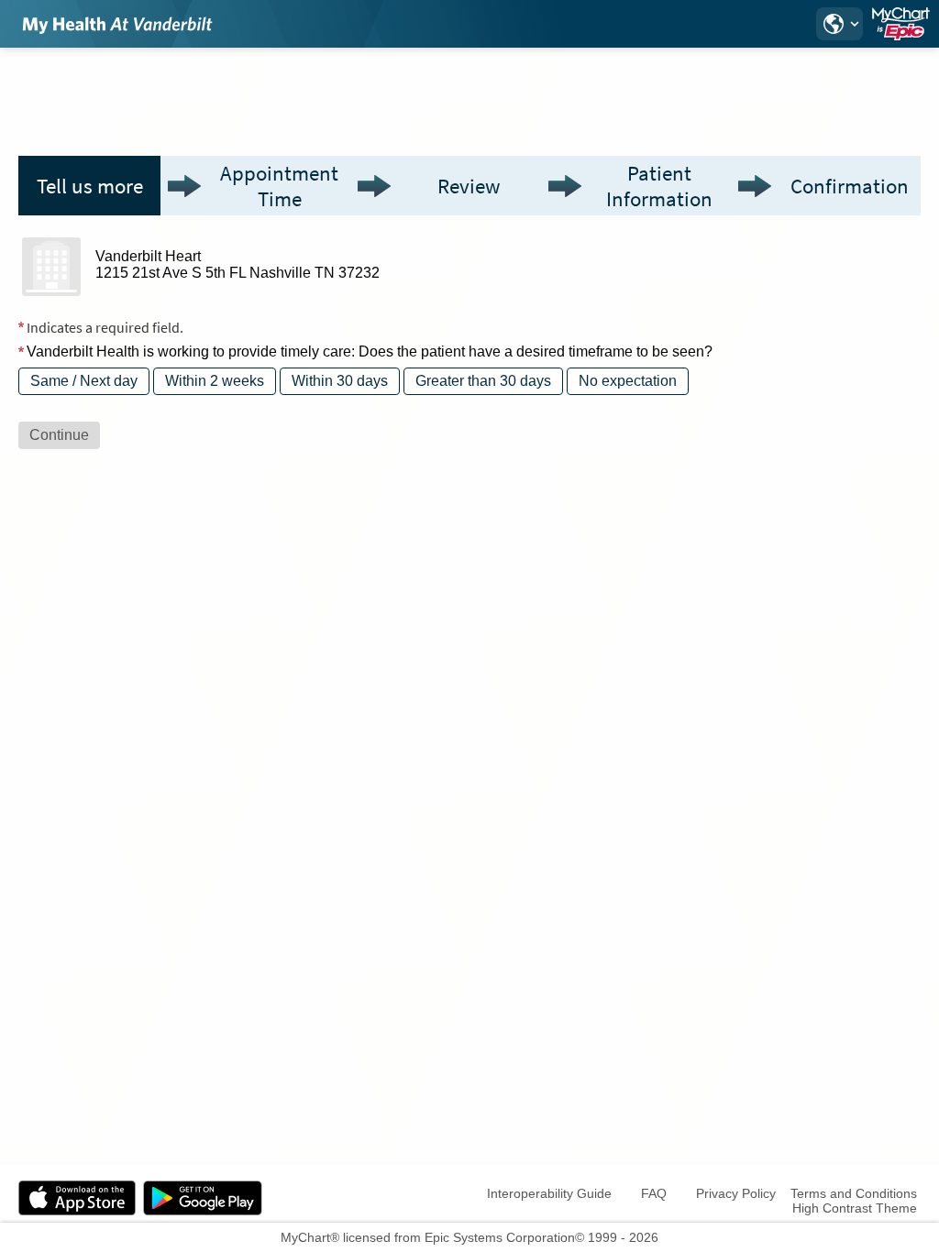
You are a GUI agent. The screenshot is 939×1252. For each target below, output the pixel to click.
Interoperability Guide (549, 1193)
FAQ (654, 1193)
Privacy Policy (736, 1193)
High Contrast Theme (854, 1208)
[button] (839, 23)
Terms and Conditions (853, 1193)
